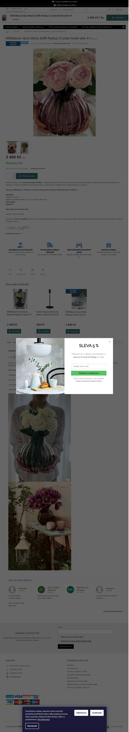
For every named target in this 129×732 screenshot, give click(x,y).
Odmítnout (81, 712)
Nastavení (32, 726)
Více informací (44, 719)
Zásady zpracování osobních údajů (89, 381)
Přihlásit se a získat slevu (89, 373)
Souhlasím (97, 712)
